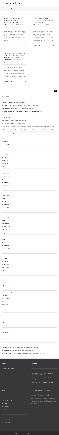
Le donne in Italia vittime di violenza (18, 120)
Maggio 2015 (6, 217)
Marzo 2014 (5, 242)
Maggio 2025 (6, 144)
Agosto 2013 (6, 258)
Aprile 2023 (5, 160)
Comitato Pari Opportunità (8, 289)
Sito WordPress (42, 433)
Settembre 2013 (6, 255)
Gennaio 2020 (6, 192)
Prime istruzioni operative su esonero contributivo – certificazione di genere (13, 20)
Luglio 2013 (5, 261)
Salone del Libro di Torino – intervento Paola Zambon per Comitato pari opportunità (20, 105)
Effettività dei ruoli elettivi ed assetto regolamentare (14, 102)
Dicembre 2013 (6, 248)
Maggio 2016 (6, 207)
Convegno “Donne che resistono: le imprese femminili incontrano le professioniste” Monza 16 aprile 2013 (32, 126)
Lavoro (4, 301)
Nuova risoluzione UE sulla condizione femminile (13, 99)
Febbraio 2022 (6, 182)
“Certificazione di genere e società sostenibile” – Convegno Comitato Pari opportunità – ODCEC (14, 55)
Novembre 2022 (6, 170)
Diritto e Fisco (6, 298)
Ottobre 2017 (6, 201)
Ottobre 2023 (6, 157)
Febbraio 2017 (6, 204)
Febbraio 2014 (6, 245)
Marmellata (5, 304)
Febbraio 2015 (6, 223)
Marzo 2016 (5, 214)
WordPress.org (6, 332)
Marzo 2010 (5, 277)
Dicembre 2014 (6, 226)
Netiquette (5, 307)
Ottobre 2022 (6, 173)
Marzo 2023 (5, 163)
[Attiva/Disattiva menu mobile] (56, 2)
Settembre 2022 (6, 176)
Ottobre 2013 (6, 252)
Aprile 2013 (5, 270)
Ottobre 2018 (6, 195)
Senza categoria (39, 26)
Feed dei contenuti (7, 326)
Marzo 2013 (5, 274)
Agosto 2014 (6, 229)
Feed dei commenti (7, 329)
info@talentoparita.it (9, 368)
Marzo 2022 (5, 179)
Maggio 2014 (6, 236)
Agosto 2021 (6, 189)
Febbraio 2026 (6, 141)
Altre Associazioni (7, 285)
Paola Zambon (8, 24)
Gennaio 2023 (6, 166)
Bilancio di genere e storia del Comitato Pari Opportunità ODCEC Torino (18, 108)
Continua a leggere (8, 43)
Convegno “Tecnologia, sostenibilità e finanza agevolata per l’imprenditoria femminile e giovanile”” (23, 111)
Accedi (4, 322)
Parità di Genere (6, 311)
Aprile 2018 (5, 198)
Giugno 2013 (6, 264)
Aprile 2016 (5, 211)
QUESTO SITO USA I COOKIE (33, 433)
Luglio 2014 (5, 233)
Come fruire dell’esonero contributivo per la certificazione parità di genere (43, 20)
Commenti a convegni (15, 60)
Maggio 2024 (6, 148)
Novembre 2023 (6, 154)
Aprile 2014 (5, 239)
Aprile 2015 (5, 220)
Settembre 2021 (6, 185)
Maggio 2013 (6, 267)
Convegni (5, 295)
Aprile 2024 (5, 151)
